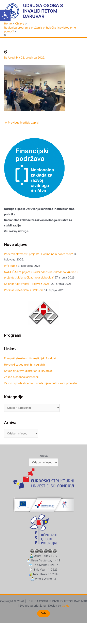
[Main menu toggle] (79, 11)
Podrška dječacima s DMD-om (24, 290)
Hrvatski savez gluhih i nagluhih (24, 364)
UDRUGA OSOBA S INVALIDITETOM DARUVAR (43, 11)
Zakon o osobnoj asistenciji (21, 377)
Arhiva (43, 456)
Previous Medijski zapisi (21, 122)
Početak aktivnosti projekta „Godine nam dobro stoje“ (38, 254)
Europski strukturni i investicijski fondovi (30, 358)
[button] (5, 15)
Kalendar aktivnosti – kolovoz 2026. (27, 283)
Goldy (65, 605)
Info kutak (10, 265)
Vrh (43, 613)
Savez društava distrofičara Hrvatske (28, 370)
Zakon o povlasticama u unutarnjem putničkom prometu (40, 383)
